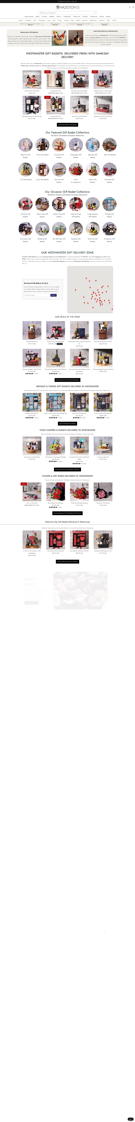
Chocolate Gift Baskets (109, 181)
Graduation (85, 16)
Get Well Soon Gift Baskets (59, 240)
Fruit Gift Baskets (26, 180)
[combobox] (67, 13)
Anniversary (44, 16)
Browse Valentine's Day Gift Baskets (67, 561)
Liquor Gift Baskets (42, 180)
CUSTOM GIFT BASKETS (104, 23)
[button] (35, 20)
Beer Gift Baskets (110, 155)
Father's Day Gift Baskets (42, 215)
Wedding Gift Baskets (42, 240)
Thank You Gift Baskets (93, 240)
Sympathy (108, 16)
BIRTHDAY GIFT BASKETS (55, 23)
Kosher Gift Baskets (93, 181)
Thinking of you (76, 16)
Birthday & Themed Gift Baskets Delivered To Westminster (67, 386)
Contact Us (32, 603)
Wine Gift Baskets (43, 155)
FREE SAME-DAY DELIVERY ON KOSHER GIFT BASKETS (80, 23)
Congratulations (67, 16)
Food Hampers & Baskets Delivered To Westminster (67, 430)
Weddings (51, 16)
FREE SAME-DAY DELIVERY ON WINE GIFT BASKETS (30, 23)
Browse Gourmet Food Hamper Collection (67, 469)
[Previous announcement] (4, 1)
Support (130, 1119)
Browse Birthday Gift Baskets (67, 423)
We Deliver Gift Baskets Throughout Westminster (67, 135)
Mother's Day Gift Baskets (59, 215)
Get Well (102, 16)
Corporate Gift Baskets (59, 156)
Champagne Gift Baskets (75, 156)
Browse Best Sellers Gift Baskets (67, 125)
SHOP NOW (30, 24)
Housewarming (93, 16)
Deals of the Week (29, 16)
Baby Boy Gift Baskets (92, 156)
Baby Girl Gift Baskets (25, 156)
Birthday (37, 16)
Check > (53, 295)
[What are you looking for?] (94, 12)
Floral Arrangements (76, 181)
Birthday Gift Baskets (109, 215)
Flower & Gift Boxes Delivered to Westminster (67, 475)
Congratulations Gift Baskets (92, 215)
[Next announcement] (130, 1)
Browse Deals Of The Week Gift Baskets (67, 380)
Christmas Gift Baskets (25, 215)
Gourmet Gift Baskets (59, 181)
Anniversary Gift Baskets (25, 240)
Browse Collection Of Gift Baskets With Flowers (67, 513)
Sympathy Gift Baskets (76, 240)
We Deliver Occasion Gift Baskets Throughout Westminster (67, 195)
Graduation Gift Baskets (109, 240)
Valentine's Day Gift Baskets (76, 215)
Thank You (58, 16)
